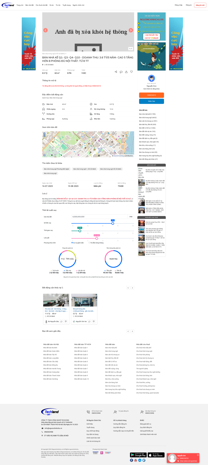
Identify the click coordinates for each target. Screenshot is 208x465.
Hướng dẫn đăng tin (120, 424)
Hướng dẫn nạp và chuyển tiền (123, 431)
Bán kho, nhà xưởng (112, 379)
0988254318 (151, 95)
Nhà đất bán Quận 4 (81, 358)
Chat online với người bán (188, 461)
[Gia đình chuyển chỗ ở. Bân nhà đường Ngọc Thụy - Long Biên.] (141, 170)
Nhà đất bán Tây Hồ (50, 354)
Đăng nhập (178, 5)
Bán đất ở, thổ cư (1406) (147, 128)
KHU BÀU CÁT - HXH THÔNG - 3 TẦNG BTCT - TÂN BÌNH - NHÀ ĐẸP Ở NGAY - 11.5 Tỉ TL (55, 310)
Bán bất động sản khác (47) (148, 159)
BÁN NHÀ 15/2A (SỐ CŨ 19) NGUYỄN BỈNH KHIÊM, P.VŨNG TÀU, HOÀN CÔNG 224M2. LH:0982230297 (155, 202)
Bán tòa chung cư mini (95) (148, 152)
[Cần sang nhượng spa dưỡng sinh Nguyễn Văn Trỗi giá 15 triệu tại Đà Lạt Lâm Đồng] (141, 230)
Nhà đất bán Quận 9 (81, 375)
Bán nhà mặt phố (111, 348)
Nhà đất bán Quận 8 (81, 372)
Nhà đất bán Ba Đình (50, 348)
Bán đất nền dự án (111, 365)
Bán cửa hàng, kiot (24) (147, 149)
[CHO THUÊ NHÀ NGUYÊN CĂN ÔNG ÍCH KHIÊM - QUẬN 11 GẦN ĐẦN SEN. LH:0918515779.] (141, 245)
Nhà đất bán (110, 344)
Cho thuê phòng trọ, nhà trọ (145, 365)
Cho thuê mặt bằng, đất (144, 361)
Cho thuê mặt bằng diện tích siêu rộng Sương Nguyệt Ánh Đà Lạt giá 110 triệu (155, 252)
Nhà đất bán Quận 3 (81, 354)
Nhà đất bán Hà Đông (50, 379)
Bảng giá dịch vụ (145, 424)
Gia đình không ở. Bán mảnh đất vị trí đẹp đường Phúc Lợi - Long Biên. (155, 182)
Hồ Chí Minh (60, 53)
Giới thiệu (90, 424)
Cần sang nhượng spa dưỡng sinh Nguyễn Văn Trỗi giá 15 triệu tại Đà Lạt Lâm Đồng (154, 230)
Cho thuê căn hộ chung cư (145, 358)
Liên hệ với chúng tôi (93, 441)
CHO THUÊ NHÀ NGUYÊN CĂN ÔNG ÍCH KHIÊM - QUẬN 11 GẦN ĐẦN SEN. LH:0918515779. (155, 245)
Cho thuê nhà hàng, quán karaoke (147, 393)
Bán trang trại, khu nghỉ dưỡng (115, 389)
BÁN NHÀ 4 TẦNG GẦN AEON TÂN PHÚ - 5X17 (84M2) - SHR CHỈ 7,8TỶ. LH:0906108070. (154, 210)
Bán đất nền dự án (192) (147, 131)
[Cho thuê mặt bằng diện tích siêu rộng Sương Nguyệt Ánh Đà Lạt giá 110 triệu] (141, 252)
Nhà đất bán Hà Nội (51, 344)
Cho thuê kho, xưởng (143, 382)
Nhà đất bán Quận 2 (81, 351)
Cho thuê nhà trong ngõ (144, 351)
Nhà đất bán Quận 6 (81, 365)
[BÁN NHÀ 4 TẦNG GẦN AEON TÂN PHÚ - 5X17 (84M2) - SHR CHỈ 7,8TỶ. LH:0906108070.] (141, 210)
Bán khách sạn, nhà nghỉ (113, 375)
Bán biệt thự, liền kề (111, 358)
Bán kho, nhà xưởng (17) (147, 145)
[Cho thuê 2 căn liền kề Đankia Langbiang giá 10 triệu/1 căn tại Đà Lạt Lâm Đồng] (141, 238)
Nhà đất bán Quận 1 (81, 348)
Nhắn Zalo (151, 101)
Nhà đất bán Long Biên (51, 358)
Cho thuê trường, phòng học (145, 386)
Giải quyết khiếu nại (146, 431)
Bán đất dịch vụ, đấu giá (113, 372)
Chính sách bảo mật (93, 438)
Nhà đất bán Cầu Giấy (50, 361)
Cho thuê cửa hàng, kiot (144, 375)
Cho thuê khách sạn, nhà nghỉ (146, 379)
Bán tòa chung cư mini (112, 386)
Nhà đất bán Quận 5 (81, 361)
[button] (132, 288)
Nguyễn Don (181, 455)
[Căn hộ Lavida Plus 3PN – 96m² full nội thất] (141, 223)
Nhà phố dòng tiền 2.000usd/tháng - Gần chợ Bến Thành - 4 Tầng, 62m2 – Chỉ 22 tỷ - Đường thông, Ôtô (84, 310)
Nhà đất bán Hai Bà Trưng (52, 368)
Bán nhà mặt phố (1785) (147, 114)
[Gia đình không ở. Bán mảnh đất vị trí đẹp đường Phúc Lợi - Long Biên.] (141, 182)
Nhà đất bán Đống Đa (50, 365)
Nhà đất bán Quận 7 (81, 368)
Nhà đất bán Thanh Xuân (51, 375)
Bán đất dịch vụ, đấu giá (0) (148, 138)
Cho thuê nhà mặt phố (143, 348)
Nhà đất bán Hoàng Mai (51, 372)
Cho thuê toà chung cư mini (145, 389)
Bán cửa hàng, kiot (111, 382)
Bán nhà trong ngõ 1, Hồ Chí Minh (84, 169)
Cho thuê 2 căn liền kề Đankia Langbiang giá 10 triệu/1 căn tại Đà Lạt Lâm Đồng (155, 237)
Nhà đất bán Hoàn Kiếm (51, 351)
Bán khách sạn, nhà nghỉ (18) (149, 142)
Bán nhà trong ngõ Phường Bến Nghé (56, 169)
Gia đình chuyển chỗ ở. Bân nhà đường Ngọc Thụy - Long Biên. (155, 170)
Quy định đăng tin (119, 427)
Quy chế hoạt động (93, 431)
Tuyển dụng (90, 427)
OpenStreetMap (119, 156)
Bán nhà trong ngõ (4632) (148, 117)
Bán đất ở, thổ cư (111, 361)
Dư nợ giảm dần (78, 243)
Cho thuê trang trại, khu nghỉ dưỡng (148, 372)
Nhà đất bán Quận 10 (81, 379)
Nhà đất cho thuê (143, 344)
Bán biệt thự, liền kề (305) (147, 124)
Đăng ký (189, 5)
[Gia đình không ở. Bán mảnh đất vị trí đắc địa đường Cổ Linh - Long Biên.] (141, 190)
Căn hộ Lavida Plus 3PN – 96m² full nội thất (155, 223)
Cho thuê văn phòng (143, 354)
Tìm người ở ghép (142, 368)
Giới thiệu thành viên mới (148, 434)
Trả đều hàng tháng (96, 243)
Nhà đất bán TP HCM (82, 344)
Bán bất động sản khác (113, 393)
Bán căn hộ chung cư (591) (148, 121)
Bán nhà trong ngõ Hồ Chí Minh (110, 169)
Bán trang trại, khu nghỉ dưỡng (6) (150, 156)
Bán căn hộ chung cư (112, 354)
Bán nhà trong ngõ (48, 53)
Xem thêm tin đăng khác (151, 89)
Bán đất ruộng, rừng (112, 368)
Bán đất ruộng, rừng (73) (147, 135)
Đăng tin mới (200, 5)
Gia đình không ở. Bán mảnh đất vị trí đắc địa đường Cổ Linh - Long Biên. (155, 189)
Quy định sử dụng (92, 434)
